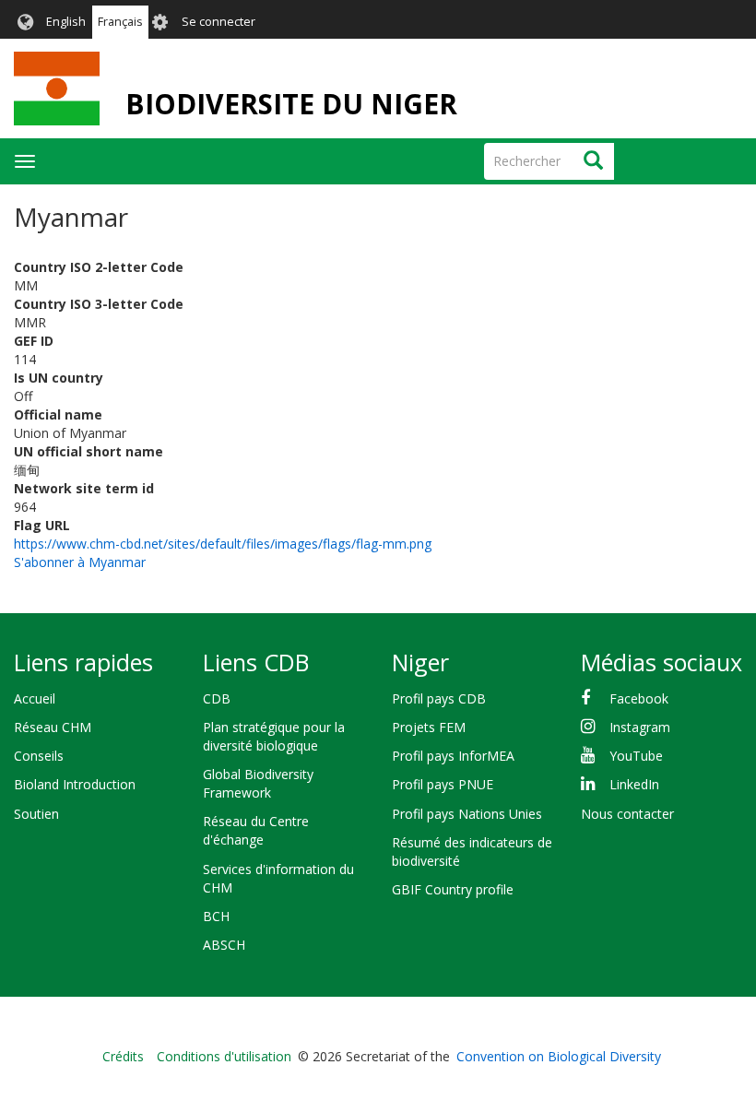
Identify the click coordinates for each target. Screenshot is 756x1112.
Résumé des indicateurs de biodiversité (472, 851)
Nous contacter (627, 813)
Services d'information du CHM (278, 878)
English (66, 22)
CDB (216, 698)
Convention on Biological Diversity (558, 1056)
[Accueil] (57, 88)
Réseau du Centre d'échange (256, 830)
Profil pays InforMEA (453, 755)
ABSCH (224, 944)
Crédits (123, 1056)
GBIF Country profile (453, 889)
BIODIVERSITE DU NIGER (291, 104)
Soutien (36, 813)
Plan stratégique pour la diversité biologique (274, 736)
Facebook (638, 698)
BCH (216, 916)
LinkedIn (634, 784)
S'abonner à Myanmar (80, 562)
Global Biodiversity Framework (258, 783)
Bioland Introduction (75, 784)
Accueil (34, 698)
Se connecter (218, 22)
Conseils (39, 755)
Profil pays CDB (439, 698)
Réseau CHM (52, 727)
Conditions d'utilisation (224, 1056)
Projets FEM (429, 727)
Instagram (639, 727)
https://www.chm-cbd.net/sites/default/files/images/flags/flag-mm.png (222, 543)
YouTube (636, 755)
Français (120, 22)
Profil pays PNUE (442, 784)
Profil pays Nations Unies (467, 813)
